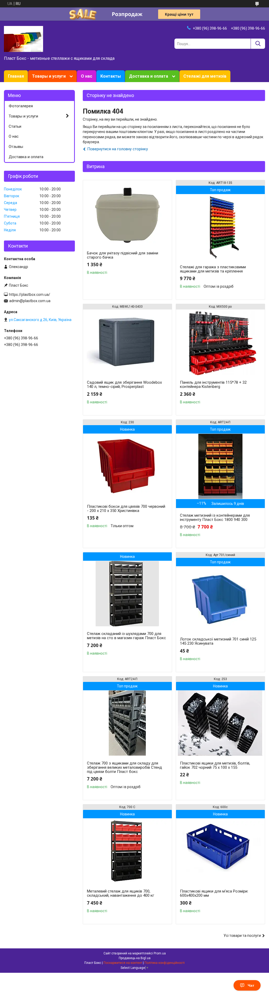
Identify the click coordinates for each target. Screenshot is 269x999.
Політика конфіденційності (164, 963)
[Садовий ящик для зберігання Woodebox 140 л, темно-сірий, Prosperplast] (127, 342)
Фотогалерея (21, 106)
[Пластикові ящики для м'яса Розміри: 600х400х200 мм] (220, 851)
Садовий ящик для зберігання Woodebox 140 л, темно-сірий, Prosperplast (124, 384)
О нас (86, 76)
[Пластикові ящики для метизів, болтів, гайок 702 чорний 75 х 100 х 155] (220, 723)
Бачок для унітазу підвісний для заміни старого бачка (122, 255)
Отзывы (16, 146)
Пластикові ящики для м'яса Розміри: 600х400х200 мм (214, 893)
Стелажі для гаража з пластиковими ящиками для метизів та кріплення (213, 269)
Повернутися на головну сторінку (117, 149)
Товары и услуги (49, 76)
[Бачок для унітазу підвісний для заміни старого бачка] (127, 213)
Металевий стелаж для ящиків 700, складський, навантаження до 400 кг (120, 893)
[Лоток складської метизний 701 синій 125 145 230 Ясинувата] (220, 599)
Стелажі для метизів (204, 76)
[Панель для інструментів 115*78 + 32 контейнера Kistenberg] (220, 342)
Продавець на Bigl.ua (135, 958)
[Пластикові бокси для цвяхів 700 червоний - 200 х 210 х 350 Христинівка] (127, 466)
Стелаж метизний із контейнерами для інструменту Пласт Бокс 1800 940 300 (215, 517)
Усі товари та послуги (242, 935)
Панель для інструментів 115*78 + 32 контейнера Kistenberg (213, 384)
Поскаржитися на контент (123, 963)
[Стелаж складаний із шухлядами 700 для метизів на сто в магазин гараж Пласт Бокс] (127, 593)
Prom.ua (160, 953)
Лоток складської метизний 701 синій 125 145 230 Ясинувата (218, 641)
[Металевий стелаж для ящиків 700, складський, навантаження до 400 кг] (127, 851)
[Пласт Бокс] (23, 38)
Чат (251, 985)
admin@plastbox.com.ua (29, 301)
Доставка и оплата (148, 76)
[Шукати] (258, 44)
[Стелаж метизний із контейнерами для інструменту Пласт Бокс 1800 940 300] (220, 466)
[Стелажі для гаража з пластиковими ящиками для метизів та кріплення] (220, 227)
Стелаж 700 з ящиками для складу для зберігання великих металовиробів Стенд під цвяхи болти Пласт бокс (124, 767)
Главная (16, 76)
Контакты (110, 76)
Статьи (15, 126)
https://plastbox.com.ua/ (29, 294)
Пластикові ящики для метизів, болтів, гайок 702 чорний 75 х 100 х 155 (215, 765)
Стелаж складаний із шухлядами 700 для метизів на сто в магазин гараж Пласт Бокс (126, 636)
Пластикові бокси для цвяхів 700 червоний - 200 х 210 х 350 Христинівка (126, 508)
